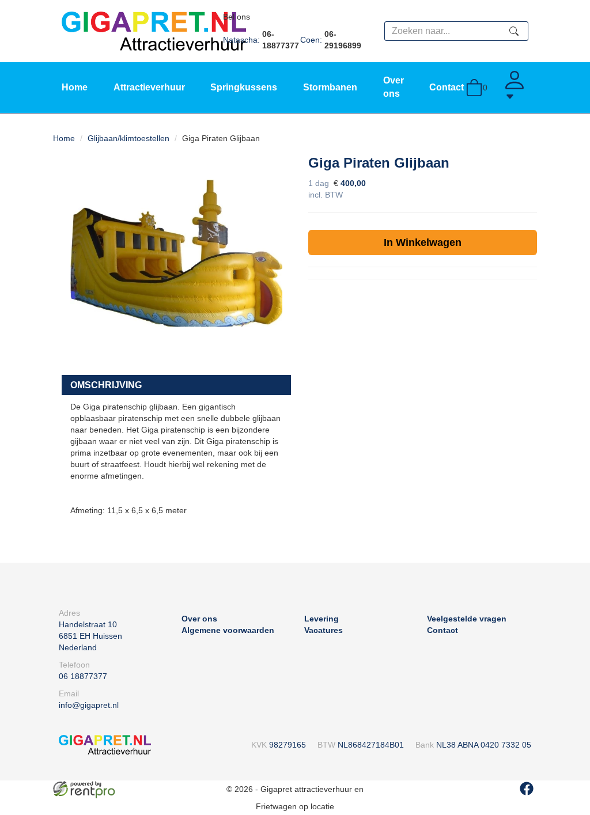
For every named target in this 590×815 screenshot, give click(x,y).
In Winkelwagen (423, 242)
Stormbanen (330, 87)
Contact (446, 87)
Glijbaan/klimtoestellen (128, 138)
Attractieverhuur (149, 87)
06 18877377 (83, 676)
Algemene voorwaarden (227, 630)
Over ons (199, 618)
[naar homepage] (154, 30)
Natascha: (261, 39)
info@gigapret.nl (89, 705)
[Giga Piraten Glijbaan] (176, 257)
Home (75, 87)
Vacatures (323, 630)
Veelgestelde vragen (466, 618)
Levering (321, 618)
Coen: (330, 39)
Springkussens (243, 87)
